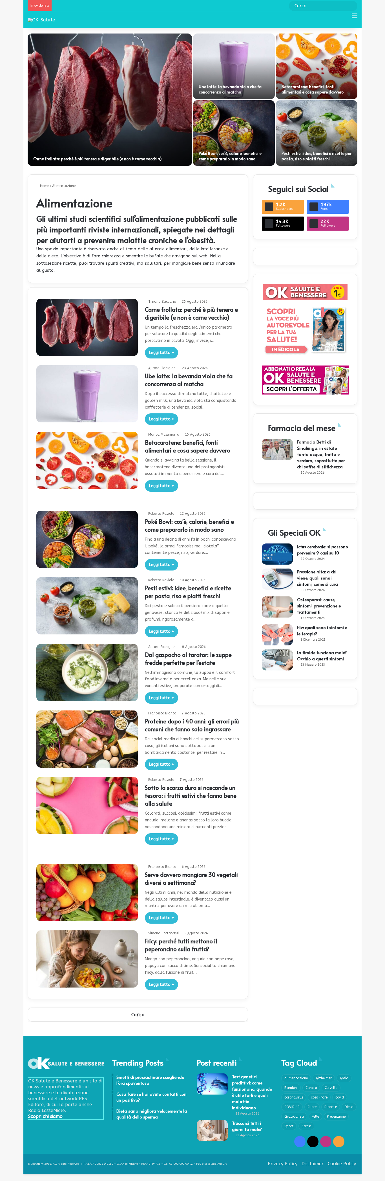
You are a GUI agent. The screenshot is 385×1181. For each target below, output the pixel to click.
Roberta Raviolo (161, 514)
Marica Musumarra (163, 434)
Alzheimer (324, 1078)
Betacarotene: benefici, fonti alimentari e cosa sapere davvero (313, 89)
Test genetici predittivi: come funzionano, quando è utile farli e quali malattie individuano (252, 1091)
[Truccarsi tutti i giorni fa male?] (212, 1130)
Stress (306, 1126)
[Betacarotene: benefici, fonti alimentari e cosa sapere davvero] (317, 66)
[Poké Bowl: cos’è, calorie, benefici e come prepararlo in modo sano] (234, 133)
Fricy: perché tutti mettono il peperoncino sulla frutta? (181, 945)
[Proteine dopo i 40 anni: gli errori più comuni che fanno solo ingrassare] (87, 739)
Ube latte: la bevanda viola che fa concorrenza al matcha (230, 89)
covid (339, 1097)
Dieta (349, 1107)
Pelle (315, 1116)
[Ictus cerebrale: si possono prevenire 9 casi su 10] (277, 554)
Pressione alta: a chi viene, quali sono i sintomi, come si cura (317, 578)
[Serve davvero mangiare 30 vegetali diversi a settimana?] (87, 892)
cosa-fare (319, 1097)
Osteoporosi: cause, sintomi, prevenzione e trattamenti (319, 605)
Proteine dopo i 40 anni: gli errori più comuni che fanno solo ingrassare (192, 725)
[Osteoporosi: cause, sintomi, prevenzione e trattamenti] (277, 607)
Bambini (291, 1088)
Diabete (330, 1107)
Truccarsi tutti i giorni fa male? (247, 1126)
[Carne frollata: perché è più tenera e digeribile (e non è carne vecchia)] (110, 100)
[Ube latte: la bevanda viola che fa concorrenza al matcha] (234, 66)
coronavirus (293, 1097)
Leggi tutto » (161, 352)
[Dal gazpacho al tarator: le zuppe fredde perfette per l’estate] (87, 672)
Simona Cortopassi (163, 933)
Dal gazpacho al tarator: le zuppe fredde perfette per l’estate (188, 659)
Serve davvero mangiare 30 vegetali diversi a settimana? (191, 878)
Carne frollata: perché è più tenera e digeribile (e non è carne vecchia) (97, 158)
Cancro (311, 1088)
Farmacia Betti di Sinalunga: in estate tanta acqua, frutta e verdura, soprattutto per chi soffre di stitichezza (321, 454)
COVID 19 (292, 1107)
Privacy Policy (282, 1163)
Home (44, 186)
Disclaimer (313, 1163)
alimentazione (296, 1078)
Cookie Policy (342, 1163)
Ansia (344, 1078)
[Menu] (354, 18)
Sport (289, 1126)
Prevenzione (336, 1116)
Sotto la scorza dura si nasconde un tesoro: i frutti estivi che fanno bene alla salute (190, 795)
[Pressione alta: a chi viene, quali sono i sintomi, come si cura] (277, 579)
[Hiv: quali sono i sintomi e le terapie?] (277, 634)
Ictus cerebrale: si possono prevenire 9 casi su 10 (322, 549)
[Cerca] (345, 18)
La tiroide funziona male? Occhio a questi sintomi (322, 655)
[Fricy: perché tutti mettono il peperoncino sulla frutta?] (87, 959)
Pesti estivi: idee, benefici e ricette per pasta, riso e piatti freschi (316, 156)
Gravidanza (294, 1116)
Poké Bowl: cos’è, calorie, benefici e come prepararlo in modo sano (230, 156)
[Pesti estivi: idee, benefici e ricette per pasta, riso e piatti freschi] (317, 133)
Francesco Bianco (162, 713)
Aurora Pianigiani (162, 368)
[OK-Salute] (41, 19)
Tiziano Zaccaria (162, 302)
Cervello (331, 1088)
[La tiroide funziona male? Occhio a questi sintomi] (277, 659)
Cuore (312, 1107)
